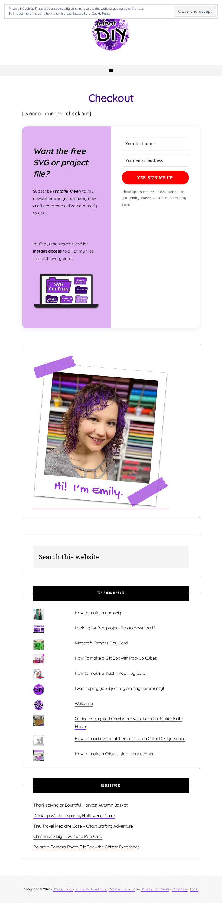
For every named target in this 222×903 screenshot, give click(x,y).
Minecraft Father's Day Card (101, 643)
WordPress (180, 889)
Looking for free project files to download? (115, 627)
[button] (66, 294)
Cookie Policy (101, 13)
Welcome (84, 703)
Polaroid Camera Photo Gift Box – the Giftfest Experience (86, 847)
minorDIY (111, 31)
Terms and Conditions (91, 889)
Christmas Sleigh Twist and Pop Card (67, 836)
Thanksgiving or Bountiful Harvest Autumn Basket (80, 805)
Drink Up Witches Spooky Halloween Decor (74, 815)
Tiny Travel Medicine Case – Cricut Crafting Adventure (83, 826)
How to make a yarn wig (98, 612)
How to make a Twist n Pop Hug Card (110, 673)
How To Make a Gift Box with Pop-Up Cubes (116, 658)
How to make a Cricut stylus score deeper (114, 753)
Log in (194, 889)
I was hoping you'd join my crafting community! (119, 688)
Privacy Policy (63, 889)
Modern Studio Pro (122, 889)
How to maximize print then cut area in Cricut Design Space (130, 738)
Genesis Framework (155, 889)
